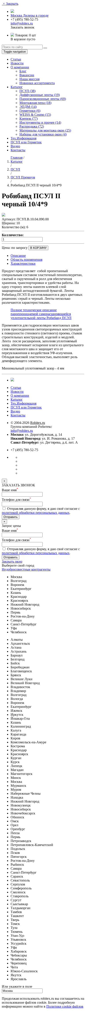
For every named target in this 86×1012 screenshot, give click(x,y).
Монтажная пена (35, 103)
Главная (16, 157)
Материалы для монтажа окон (45, 130)
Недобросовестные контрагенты (26, 569)
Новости (17, 63)
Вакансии (26, 75)
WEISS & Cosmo (35, 114)
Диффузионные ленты (39, 95)
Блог (22, 71)
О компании (20, 67)
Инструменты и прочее (40, 122)
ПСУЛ (27, 91)
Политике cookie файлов (64, 1006)
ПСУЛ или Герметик (26, 142)
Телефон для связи (16, 500)
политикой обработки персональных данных (35, 512)
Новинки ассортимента (37, 83)
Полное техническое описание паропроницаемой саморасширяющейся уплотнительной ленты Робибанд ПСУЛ (41, 314)
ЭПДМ (28, 107)
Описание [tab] (18, 255)
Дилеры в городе (36, 15)
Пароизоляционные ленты (42, 99)
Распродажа (31, 126)
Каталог (17, 87)
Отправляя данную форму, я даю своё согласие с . (41, 510)
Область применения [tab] (26, 259)
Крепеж (28, 118)
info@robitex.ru (22, 23)
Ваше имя (10, 490)
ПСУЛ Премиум (23, 177)
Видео (15, 146)
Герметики (29, 110)
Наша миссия (29, 79)
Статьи (16, 59)
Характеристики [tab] (23, 263)
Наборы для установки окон (43, 134)
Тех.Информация (23, 138)
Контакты (18, 150)
